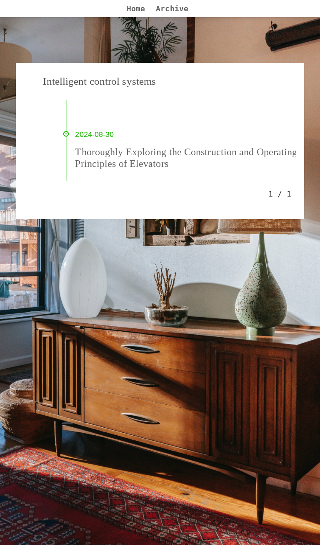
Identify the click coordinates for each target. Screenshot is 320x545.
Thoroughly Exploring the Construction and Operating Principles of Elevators (186, 157)
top (301, 531)
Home (136, 8)
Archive (172, 8)
